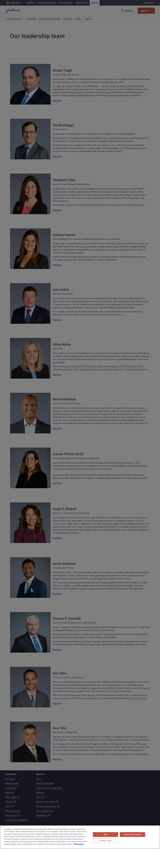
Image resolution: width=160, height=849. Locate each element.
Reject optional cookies (132, 834)
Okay (105, 834)
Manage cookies (105, 840)
